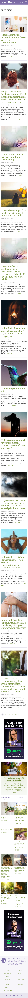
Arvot (20, 970)
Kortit (20, 976)
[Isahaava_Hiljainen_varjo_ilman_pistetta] (14, 930)
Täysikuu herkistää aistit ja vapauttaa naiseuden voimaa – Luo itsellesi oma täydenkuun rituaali (13, 504)
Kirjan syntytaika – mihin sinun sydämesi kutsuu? (6, 817)
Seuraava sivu (16, 714)
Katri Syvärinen (4, 832)
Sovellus (20, 982)
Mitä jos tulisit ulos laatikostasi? (6, 830)
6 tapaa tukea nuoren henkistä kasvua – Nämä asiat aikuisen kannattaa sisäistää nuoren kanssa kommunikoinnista (13, 96)
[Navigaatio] (26, 2)
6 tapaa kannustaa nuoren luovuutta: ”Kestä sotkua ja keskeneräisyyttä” (13, 39)
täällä (21, 964)
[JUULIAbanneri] (14, 739)
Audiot (8, 970)
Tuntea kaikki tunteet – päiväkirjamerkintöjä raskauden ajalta (13, 157)
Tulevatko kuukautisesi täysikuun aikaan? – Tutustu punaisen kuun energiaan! (13, 444)
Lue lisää (10, 56)
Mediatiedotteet (7, 982)
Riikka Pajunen (17, 850)
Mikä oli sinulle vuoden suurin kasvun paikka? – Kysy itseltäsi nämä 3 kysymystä (13, 332)
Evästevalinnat (8, 990)
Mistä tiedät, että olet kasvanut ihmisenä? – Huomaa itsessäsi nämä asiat (20, 869)
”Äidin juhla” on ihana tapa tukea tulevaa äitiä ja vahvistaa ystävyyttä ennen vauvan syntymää (13, 624)
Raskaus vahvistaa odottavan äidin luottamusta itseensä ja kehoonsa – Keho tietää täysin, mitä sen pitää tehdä (13, 273)
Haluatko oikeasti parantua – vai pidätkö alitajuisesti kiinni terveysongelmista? (6, 899)
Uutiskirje (7, 979)
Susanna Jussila (17, 906)
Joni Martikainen (5, 879)
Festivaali (20, 973)
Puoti (7, 984)
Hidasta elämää (8, 2)
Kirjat (7, 976)
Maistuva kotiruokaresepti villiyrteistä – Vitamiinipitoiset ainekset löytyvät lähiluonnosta (19, 819)
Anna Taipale (4, 820)
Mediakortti (20, 979)
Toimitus (20, 984)
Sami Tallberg (17, 825)
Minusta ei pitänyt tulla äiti (13, 390)
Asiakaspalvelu (8, 973)
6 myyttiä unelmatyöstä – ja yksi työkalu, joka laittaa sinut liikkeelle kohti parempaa (19, 845)
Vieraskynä (4, 282)
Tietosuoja (8, 987)
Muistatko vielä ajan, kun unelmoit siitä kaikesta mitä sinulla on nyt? (13, 213)
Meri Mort (4, 45)
